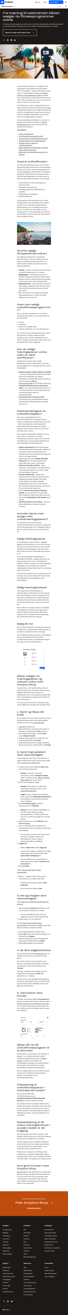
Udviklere (26, 1279)
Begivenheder (28, 1270)
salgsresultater (40, 954)
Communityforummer (30, 1282)
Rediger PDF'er (48, 1245)
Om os (46, 1267)
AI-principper (7, 1285)
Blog (25, 1267)
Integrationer (6, 1236)
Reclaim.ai (27, 1245)
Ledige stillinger (49, 1270)
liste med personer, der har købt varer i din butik (33, 1004)
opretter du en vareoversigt (31, 763)
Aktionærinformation (50, 1273)
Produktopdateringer (30, 1257)
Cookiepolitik (7, 1279)
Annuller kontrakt (8, 1273)
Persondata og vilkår (9, 1276)
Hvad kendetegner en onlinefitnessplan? (32, 141)
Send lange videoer (50, 1233)
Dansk (6, 1310)
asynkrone (26, 172)
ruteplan (44, 542)
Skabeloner (6, 1251)
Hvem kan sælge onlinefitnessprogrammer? (33, 138)
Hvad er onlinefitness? (26, 134)
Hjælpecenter (7, 1267)
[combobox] (60, 6)
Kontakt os (6, 1270)
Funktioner (6, 1239)
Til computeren (7, 1229)
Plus (25, 1229)
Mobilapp (5, 1233)
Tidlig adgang (7, 1248)
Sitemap (5, 1288)
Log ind (21, 727)
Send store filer (49, 1229)
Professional (27, 1233)
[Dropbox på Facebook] (8, 1301)
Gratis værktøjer (7, 1254)
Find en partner (28, 1294)
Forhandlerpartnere (29, 1288)
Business (26, 1236)
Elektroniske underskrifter (52, 1248)
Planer (25, 1254)
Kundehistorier (28, 1273)
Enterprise (27, 1239)
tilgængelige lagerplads (28, 791)
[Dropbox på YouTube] (11, 1301)
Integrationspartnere (30, 1291)
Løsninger (6, 1242)
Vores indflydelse (49, 1276)
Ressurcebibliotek (29, 1276)
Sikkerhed (6, 1245)
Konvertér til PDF (49, 1251)
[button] (34, 151)
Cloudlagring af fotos (50, 1236)
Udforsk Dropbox (7, 6)
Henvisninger (28, 1285)
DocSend (26, 1251)
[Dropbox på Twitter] (4, 1301)
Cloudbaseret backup (50, 1242)
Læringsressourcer (8, 1291)
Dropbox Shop (22, 1172)
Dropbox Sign (28, 1248)
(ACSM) (38, 95)
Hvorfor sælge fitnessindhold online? (31, 136)
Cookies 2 (6, 1282)
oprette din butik (38, 723)
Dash (25, 1242)
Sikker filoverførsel (50, 1239)
